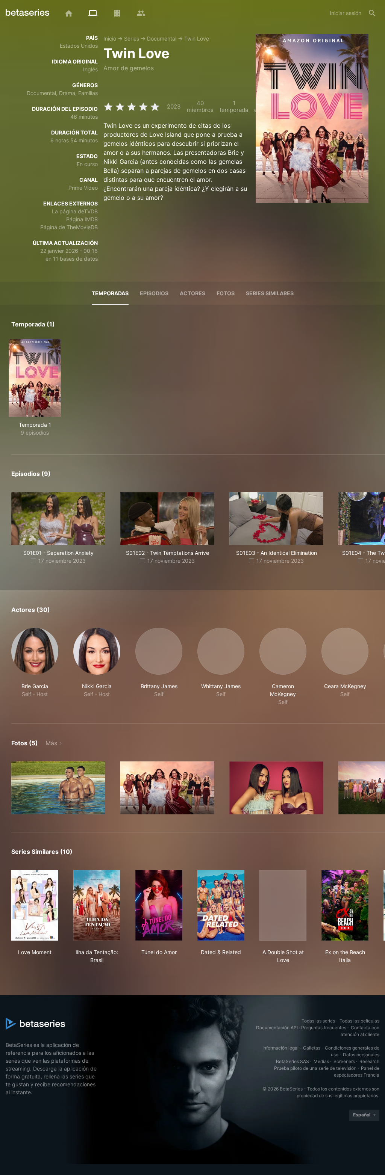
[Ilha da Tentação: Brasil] (96, 905)
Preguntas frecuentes (323, 1027)
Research (369, 1061)
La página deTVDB (75, 211)
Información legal (280, 1048)
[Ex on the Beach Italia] (344, 905)
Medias (321, 1061)
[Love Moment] (34, 905)
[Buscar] (372, 13)
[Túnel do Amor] (158, 905)
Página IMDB (82, 219)
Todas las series (318, 1021)
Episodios (154, 293)
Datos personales (361, 1054)
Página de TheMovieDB (69, 227)
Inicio (109, 38)
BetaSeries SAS (292, 1061)
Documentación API (277, 1027)
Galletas (311, 1048)
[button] (34, 667)
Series (131, 38)
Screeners (344, 1061)
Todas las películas (359, 1021)
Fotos (226, 293)
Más (51, 743)
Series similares (270, 293)
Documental (161, 38)
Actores (192, 293)
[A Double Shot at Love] (282, 905)
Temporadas (110, 293)
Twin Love (196, 38)
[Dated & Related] (220, 905)
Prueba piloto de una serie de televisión (315, 1068)
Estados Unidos (79, 45)
